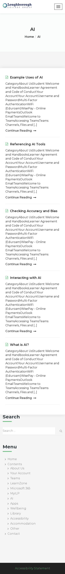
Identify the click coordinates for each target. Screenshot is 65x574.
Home (29, 36)
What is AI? (19, 345)
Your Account (20, 473)
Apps (14, 503)
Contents (15, 464)
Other (14, 528)
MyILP (15, 493)
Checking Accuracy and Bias (33, 211)
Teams (15, 478)
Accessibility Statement (32, 568)
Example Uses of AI (26, 77)
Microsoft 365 (20, 488)
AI (11, 498)
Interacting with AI (25, 278)
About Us (17, 468)
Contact (14, 533)
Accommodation (23, 523)
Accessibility (19, 518)
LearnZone (18, 483)
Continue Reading (18, 130)
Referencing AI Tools (27, 144)
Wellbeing (18, 508)
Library (15, 513)
